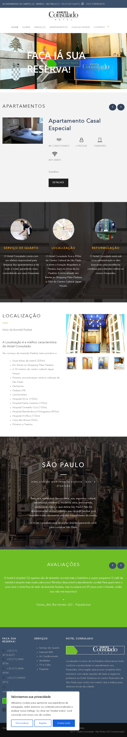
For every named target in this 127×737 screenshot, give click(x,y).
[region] (43, 710)
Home (14, 27)
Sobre (26, 27)
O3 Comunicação (116, 732)
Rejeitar (43, 723)
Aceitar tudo (63, 723)
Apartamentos (59, 27)
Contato (99, 27)
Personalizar (22, 723)
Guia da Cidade (81, 27)
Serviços (40, 27)
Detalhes (58, 183)
